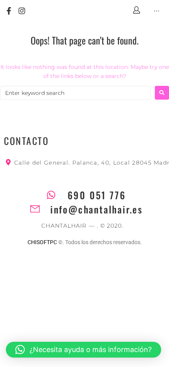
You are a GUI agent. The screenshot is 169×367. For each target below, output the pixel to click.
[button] (83, 350)
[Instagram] (22, 11)
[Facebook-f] (9, 11)
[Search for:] (75, 93)
